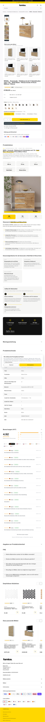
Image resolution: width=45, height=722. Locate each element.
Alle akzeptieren (30, 364)
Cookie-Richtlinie (8, 362)
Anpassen (11, 364)
